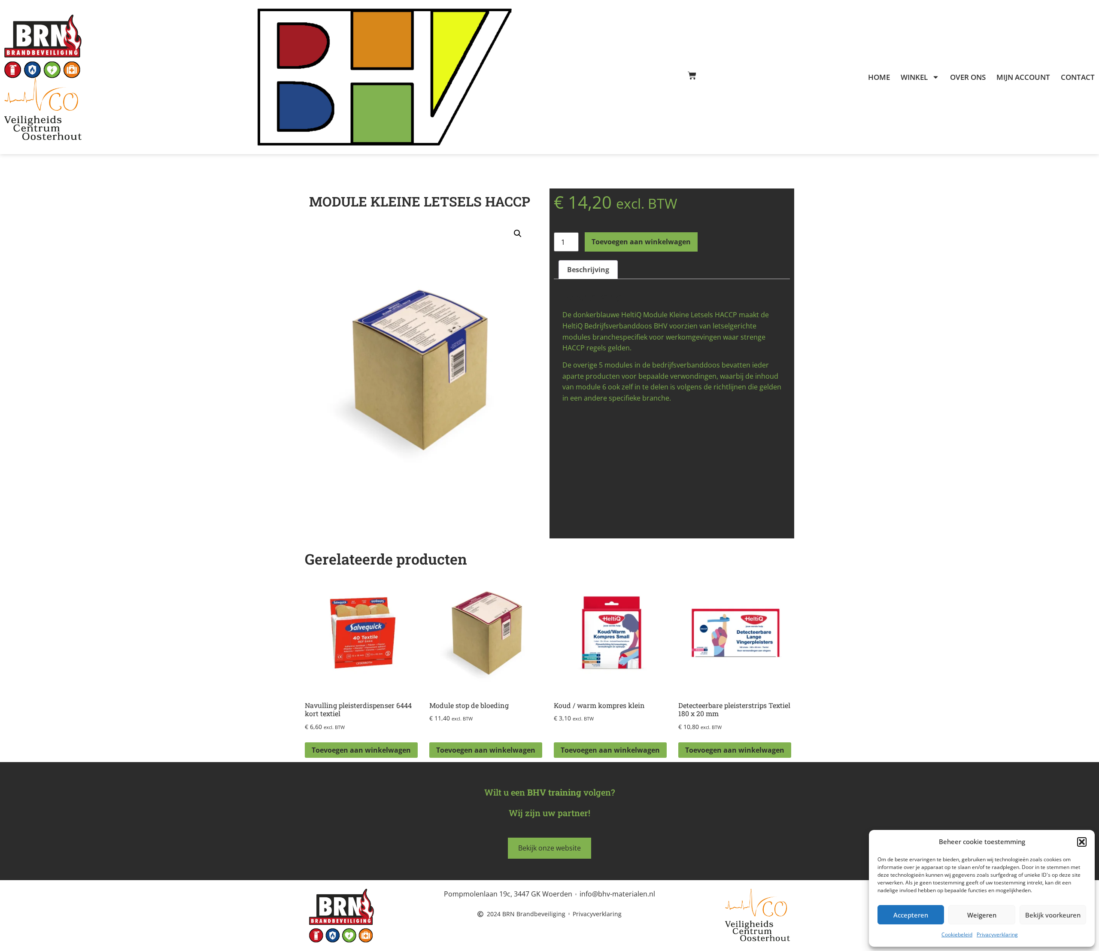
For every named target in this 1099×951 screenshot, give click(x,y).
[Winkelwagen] (692, 75)
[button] (1082, 842)
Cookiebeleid (956, 934)
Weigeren (981, 915)
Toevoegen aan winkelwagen (641, 241)
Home (879, 77)
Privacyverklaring (997, 934)
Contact (1078, 77)
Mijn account (1023, 77)
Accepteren (910, 915)
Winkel (914, 77)
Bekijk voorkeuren (1053, 915)
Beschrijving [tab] (588, 269)
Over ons (968, 77)
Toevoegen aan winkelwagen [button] (361, 750)
